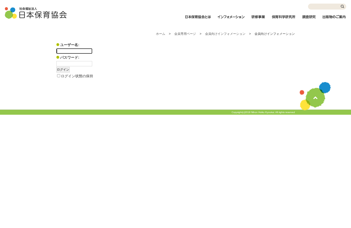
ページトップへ (315, 96)
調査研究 (309, 19)
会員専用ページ (185, 34)
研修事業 (258, 19)
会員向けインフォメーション (225, 34)
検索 (342, 7)
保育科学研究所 (284, 19)
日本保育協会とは (198, 19)
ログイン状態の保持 (77, 76)
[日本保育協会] (36, 13)
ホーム (160, 34)
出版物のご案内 (334, 19)
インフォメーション (231, 19)
